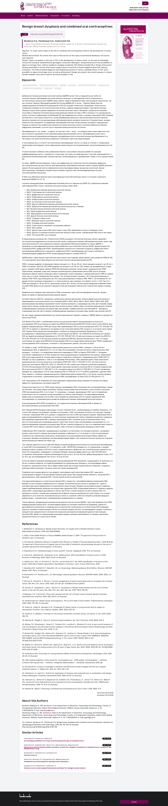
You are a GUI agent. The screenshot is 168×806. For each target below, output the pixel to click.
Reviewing (75, 16)
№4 (46, 20)
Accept (134, 802)
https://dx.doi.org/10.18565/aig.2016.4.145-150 (46, 34)
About (23, 16)
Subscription (54, 16)
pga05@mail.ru (89, 717)
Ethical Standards (41, 16)
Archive (30, 16)
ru (139, 3)
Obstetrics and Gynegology (28, 20)
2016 (40, 20)
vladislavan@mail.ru (47, 710)
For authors (66, 16)
